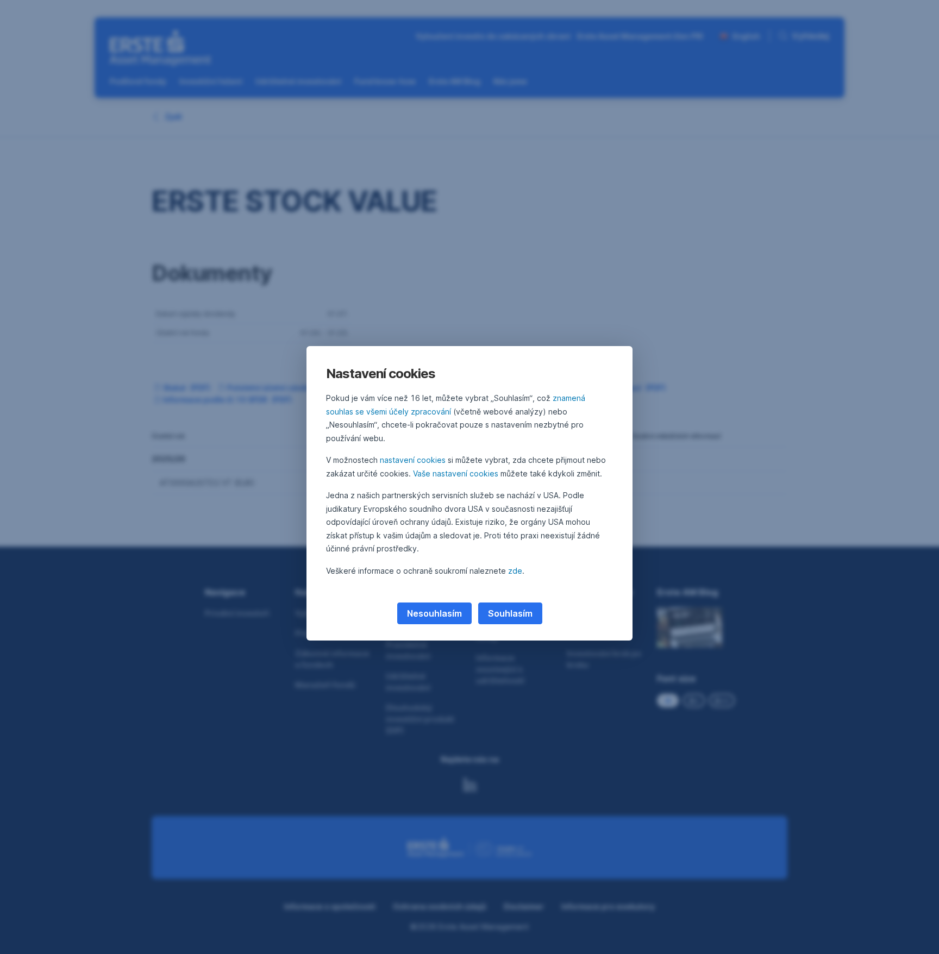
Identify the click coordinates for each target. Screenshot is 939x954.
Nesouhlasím (434, 613)
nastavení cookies (413, 460)
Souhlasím (510, 613)
